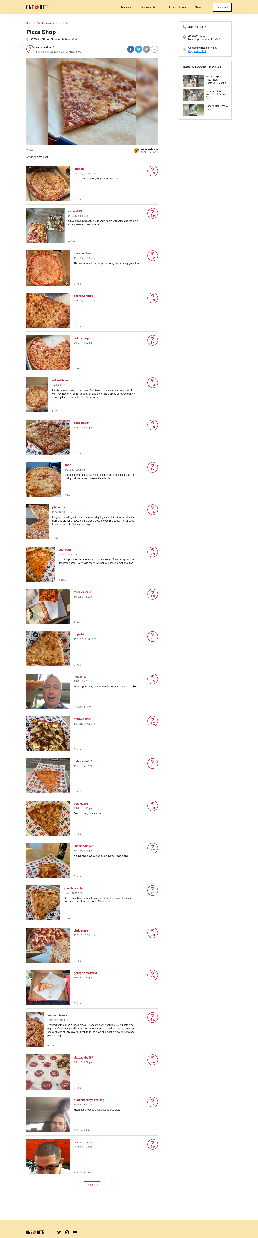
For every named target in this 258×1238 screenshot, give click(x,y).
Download (222, 7)
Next (90, 1185)
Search (199, 7)
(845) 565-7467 (197, 27)
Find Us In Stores (175, 7)
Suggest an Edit (197, 51)
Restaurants (147, 7)
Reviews (125, 7)
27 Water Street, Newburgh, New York (53, 39)
